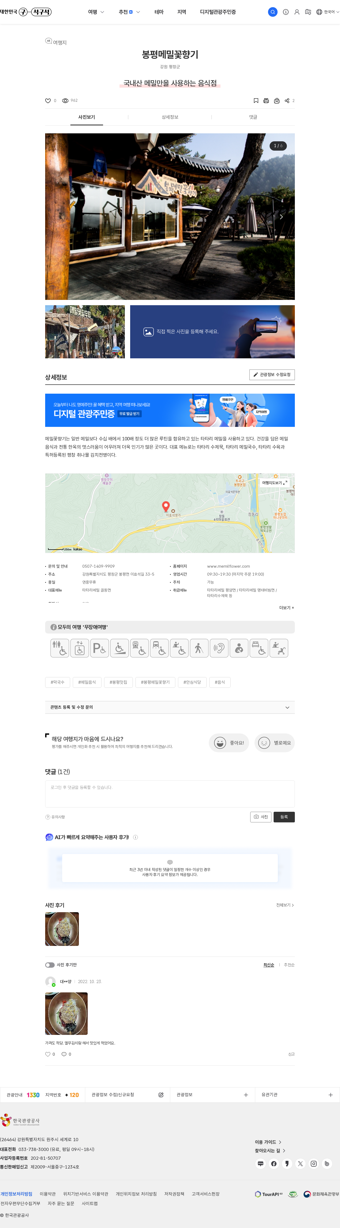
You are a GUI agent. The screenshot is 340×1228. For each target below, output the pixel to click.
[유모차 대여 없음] (279, 648)
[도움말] (47, 817)
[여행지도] (308, 12)
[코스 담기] (274, 101)
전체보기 (283, 905)
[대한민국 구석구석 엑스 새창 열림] (300, 1163)
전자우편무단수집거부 (20, 1203)
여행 (92, 12)
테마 (159, 12)
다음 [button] (281, 216)
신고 (291, 1054)
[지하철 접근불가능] (139, 648)
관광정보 (185, 1094)
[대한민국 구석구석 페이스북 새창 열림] (273, 1163)
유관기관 (270, 1094)
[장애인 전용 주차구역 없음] (99, 648)
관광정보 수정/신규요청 (113, 1094)
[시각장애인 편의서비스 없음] (199, 648)
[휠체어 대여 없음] (179, 648)
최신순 (269, 964)
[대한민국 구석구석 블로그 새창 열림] (260, 1163)
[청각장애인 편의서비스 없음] (219, 648)
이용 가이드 (265, 1142)
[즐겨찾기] (253, 101)
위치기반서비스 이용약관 (85, 1194)
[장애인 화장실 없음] (59, 648)
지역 (181, 12)
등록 (284, 816)
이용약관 (48, 1194)
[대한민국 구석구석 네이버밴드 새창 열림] (327, 1163)
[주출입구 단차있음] (119, 648)
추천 (123, 12)
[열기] (287, 707)
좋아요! (237, 743)
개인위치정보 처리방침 (136, 1194)
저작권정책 (174, 1194)
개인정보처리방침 (16, 1194)
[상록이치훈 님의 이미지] (85, 331)
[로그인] (297, 12)
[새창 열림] (263, 101)
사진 (264, 816)
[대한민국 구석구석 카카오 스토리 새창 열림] (287, 1163)
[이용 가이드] (286, 12)
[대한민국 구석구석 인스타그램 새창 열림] (313, 1163)
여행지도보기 (275, 483)
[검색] (273, 12)
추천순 (289, 964)
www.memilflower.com (228, 566)
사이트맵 (90, 1203)
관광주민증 (218, 12)
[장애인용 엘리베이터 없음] (79, 648)
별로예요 (282, 743)
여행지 (60, 43)
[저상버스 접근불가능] (159, 648)
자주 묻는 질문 (61, 1203)
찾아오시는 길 (267, 1150)
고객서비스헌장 (206, 1194)
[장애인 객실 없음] (259, 648)
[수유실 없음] (239, 648)
